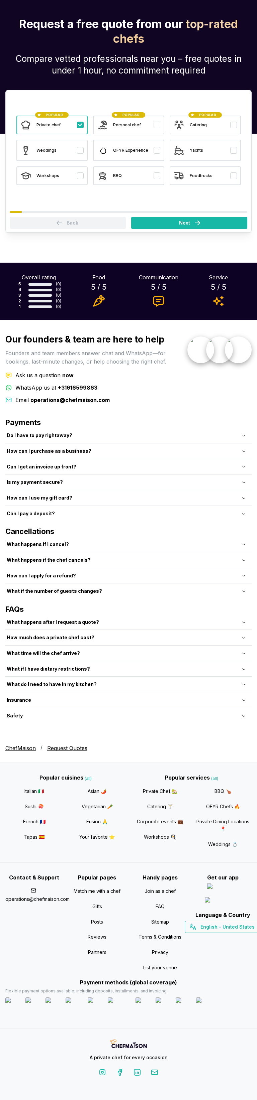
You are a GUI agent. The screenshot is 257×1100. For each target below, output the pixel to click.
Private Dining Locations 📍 (222, 825)
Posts (97, 922)
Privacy (160, 952)
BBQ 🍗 (223, 791)
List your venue (160, 967)
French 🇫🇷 (34, 821)
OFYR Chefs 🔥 (223, 806)
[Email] (155, 1073)
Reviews (97, 937)
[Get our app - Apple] (223, 887)
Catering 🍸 (160, 806)
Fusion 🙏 (97, 821)
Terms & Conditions (160, 937)
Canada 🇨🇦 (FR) (216, 938)
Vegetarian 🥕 (97, 806)
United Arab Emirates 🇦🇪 (228, 938)
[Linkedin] (137, 1073)
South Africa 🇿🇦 (221, 938)
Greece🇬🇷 (204, 938)
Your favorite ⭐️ (97, 837)
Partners (97, 952)
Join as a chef (160, 891)
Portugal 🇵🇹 (201, 938)
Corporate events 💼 (160, 821)
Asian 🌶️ (97, 791)
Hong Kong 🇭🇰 (240, 938)
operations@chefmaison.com (34, 899)
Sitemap (160, 922)
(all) (88, 778)
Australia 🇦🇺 (233, 938)
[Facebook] (120, 1073)
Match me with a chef (97, 891)
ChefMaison (20, 748)
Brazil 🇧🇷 (236, 938)
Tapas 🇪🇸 (34, 837)
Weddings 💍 (223, 844)
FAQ (160, 906)
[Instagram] (102, 1073)
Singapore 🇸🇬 (245, 938)
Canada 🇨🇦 (212, 938)
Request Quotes (67, 748)
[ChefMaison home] (128, 1044)
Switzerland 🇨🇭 (208, 938)
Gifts (97, 906)
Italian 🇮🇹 (34, 791)
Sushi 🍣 (34, 806)
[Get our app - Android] (223, 901)
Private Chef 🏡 (160, 791)
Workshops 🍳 (160, 837)
